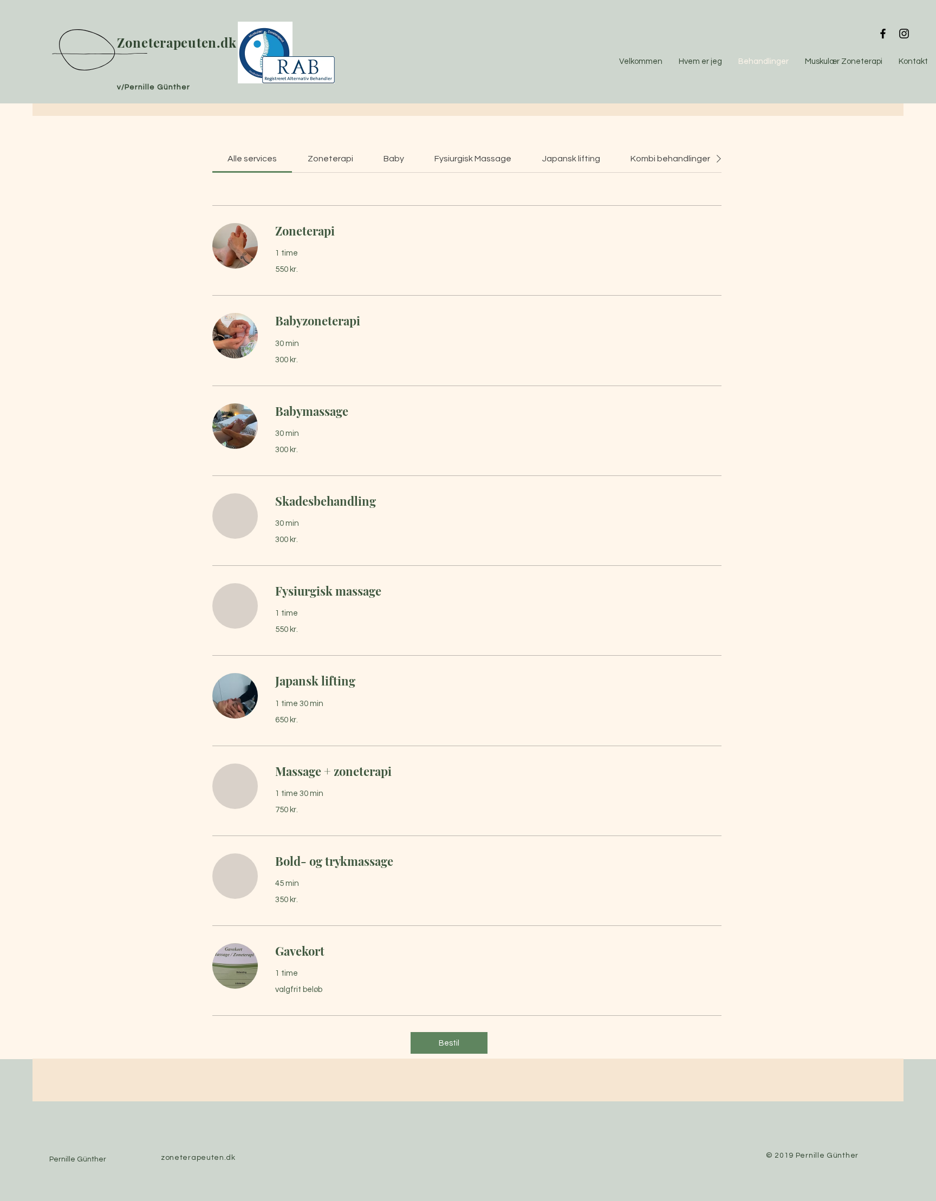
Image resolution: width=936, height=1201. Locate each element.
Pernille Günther (77, 1159)
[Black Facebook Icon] (882, 33)
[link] (252, 158)
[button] (449, 1043)
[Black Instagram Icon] (904, 33)
